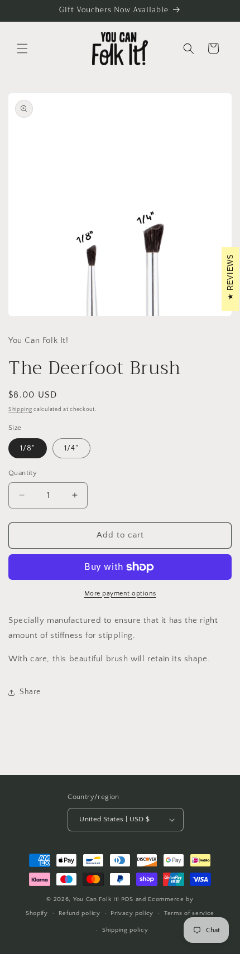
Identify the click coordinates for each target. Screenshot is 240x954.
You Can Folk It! (96, 899)
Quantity (22, 473)
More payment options (120, 593)
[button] (22, 48)
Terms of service (189, 913)
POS (127, 899)
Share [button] (30, 691)
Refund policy (79, 913)
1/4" (71, 448)
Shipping (20, 409)
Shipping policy (125, 930)
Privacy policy (132, 913)
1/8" (27, 448)
